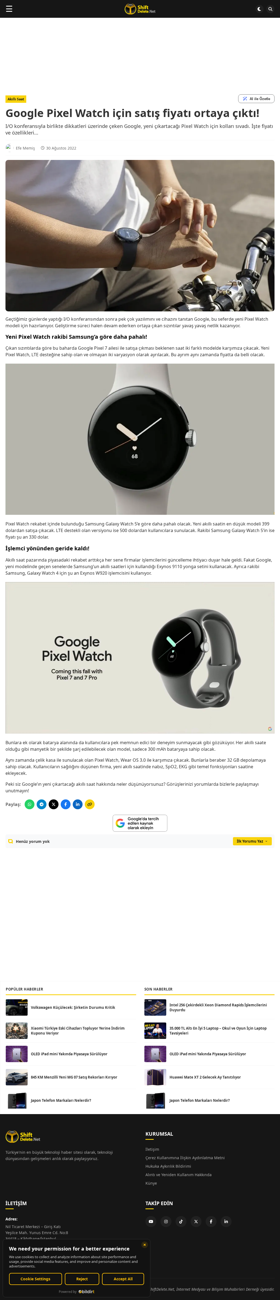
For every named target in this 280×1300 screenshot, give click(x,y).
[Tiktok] (181, 1221)
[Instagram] (166, 1221)
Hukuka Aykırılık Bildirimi (168, 1166)
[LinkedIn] (226, 1221)
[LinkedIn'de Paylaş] (78, 804)
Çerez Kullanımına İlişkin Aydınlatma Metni (185, 1157)
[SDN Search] (270, 9)
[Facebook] (211, 1221)
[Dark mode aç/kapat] (259, 9)
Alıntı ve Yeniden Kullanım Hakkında (178, 1174)
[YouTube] (150, 1221)
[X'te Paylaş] (54, 804)
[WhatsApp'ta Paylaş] (29, 804)
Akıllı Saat (16, 99)
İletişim (152, 1149)
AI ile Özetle (260, 99)
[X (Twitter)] (196, 1221)
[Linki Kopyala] (90, 804)
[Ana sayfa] (139, 9)
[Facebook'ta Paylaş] (66, 804)
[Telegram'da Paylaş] (41, 804)
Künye (151, 1183)
